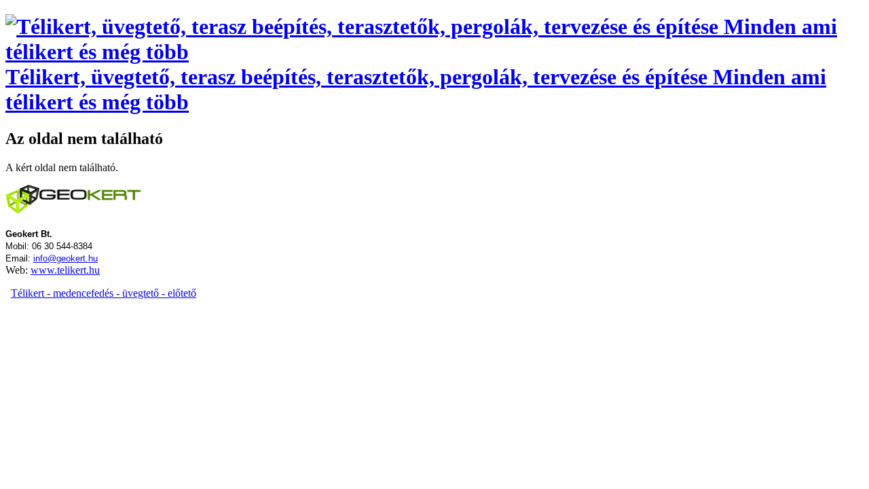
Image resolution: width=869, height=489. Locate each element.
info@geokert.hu (65, 258)
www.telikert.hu (65, 270)
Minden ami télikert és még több (415, 89)
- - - (103, 293)
